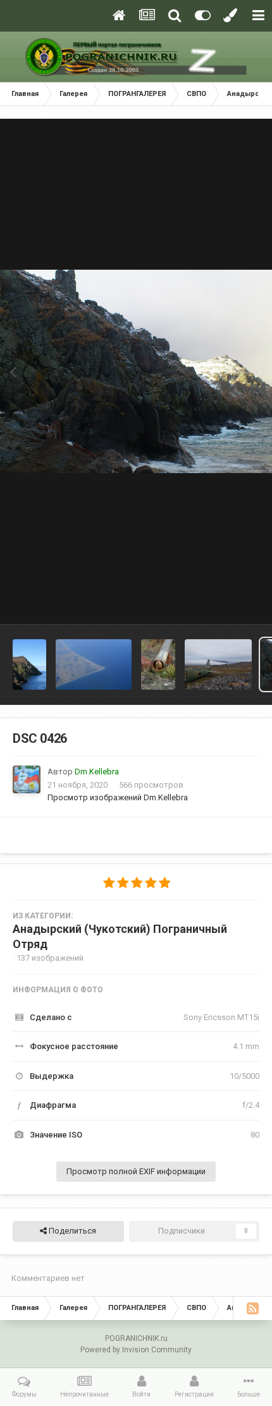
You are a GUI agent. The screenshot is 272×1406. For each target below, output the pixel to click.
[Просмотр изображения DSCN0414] (218, 664)
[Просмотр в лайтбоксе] (136, 371)
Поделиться (71, 1230)
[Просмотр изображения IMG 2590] (29, 664)
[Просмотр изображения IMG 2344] (94, 664)
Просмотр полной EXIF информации (136, 1171)
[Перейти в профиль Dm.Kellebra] (26, 779)
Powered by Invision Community (136, 1349)
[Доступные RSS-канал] (252, 1308)
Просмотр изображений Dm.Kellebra (117, 797)
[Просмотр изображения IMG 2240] (158, 664)
